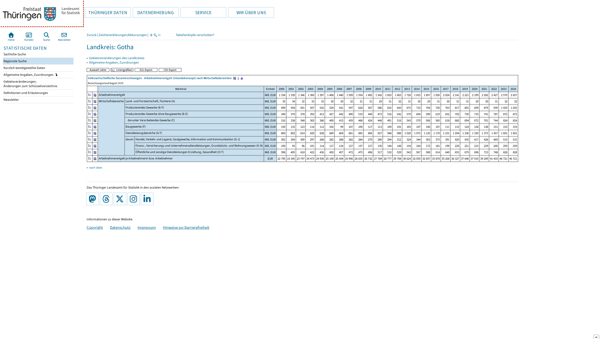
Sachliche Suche (14, 54)
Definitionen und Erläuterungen (25, 93)
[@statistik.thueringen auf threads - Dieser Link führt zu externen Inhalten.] (107, 199)
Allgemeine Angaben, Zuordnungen (29, 75)
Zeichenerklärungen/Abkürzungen (123, 35)
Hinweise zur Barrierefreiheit (186, 227)
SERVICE (196, 12)
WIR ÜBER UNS (247, 12)
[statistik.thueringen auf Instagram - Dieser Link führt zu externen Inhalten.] (134, 199)
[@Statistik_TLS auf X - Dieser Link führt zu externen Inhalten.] (121, 199)
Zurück (92, 35)
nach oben (95, 167)
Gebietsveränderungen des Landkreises (116, 58)
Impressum (147, 227)
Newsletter (11, 99)
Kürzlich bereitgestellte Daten (24, 68)
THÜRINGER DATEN (106, 12)
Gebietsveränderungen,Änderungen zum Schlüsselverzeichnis (30, 83)
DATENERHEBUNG (153, 12)
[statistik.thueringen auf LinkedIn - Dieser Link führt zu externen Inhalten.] (148, 199)
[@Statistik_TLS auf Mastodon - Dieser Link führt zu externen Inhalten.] (93, 199)
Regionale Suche (15, 61)
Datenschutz (120, 227)
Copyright (95, 227)
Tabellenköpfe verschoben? (195, 35)
